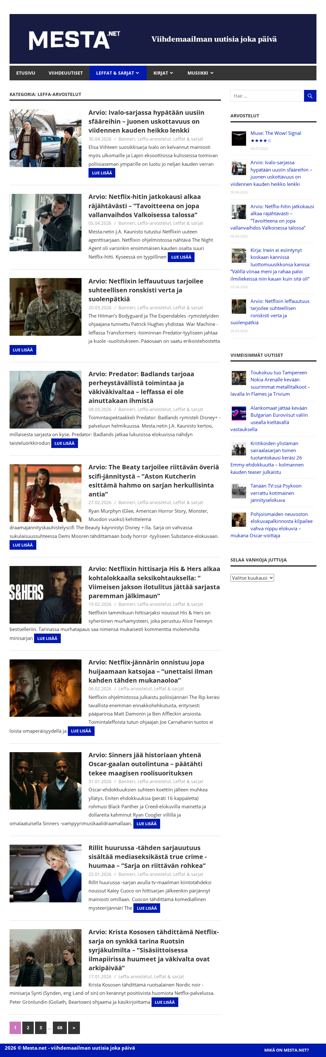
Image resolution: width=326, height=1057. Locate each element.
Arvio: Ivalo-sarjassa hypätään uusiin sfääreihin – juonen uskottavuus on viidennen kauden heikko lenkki (146, 121)
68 (59, 1027)
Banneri (126, 139)
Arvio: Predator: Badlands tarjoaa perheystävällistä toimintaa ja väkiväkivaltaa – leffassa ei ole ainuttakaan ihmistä (141, 387)
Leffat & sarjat (188, 139)
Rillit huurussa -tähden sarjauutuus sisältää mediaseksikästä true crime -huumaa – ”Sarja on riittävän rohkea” (148, 856)
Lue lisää (102, 173)
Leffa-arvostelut (154, 139)
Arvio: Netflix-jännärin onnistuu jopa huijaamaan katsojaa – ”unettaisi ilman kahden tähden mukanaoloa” (151, 671)
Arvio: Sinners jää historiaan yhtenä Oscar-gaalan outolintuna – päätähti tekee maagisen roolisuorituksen (145, 764)
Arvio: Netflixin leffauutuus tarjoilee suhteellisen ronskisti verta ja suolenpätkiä (146, 290)
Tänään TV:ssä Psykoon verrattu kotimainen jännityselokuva (276, 492)
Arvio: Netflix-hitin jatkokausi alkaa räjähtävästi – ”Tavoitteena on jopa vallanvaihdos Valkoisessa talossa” (145, 205)
